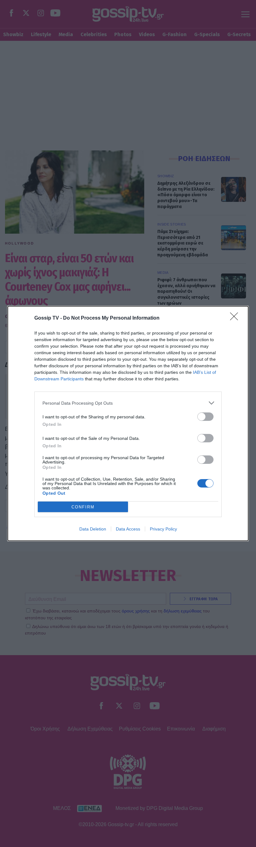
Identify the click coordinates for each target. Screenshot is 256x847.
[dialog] (128, 423)
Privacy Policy (163, 528)
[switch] (205, 416)
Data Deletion (92, 528)
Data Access (128, 528)
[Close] (236, 318)
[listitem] (128, 403)
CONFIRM (83, 507)
